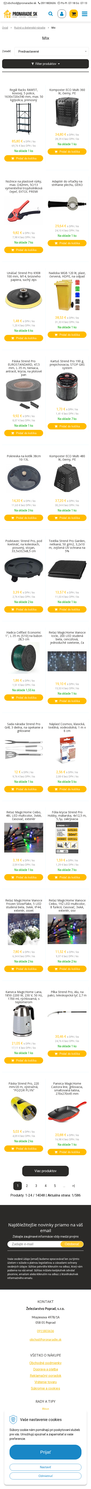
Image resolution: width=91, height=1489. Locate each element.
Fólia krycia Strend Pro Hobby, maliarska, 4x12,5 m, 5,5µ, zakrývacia (67, 816)
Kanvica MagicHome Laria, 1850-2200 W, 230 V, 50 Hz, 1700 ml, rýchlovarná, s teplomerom (24, 997)
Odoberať (72, 1244)
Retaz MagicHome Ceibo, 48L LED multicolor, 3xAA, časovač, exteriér (24, 816)
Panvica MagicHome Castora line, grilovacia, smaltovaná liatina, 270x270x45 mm (67, 1088)
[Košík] (73, 14)
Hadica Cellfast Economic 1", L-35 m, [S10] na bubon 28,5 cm (23, 636)
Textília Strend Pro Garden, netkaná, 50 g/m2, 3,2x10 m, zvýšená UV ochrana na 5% (67, 546)
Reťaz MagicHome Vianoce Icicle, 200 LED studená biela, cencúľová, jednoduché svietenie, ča (67, 637)
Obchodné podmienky (45, 1363)
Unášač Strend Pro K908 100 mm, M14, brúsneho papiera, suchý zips (24, 276)
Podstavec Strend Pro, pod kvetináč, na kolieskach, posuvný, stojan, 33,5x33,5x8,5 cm (23, 546)
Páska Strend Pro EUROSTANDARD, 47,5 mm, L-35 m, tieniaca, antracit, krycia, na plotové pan (24, 367)
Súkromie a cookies (45, 1388)
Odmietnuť (46, 1476)
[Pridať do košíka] (23, 158)
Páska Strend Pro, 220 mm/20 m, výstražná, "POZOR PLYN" (23, 1087)
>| (73, 1186)
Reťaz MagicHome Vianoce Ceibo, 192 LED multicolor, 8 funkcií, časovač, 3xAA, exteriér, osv (67, 905)
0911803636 (48, 3)
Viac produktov (45, 1171)
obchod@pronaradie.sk (21, 3)
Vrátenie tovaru (45, 1382)
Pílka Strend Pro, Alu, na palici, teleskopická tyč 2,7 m (67, 993)
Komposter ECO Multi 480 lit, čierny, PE (67, 457)
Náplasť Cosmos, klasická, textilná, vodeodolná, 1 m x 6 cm (67, 727)
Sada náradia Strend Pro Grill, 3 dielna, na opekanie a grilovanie (24, 727)
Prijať (45, 1452)
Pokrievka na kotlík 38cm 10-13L (24, 457)
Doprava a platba (45, 1369)
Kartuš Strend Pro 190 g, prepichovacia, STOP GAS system (67, 364)
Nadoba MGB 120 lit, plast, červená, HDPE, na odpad (67, 274)
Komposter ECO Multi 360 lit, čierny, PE (67, 91)
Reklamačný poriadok (45, 1376)
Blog (45, 1409)
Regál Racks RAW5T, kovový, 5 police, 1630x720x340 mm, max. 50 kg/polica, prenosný (23, 95)
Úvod (5, 27)
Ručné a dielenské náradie (29, 27)
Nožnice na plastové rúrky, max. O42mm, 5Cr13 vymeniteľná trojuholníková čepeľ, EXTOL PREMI (23, 186)
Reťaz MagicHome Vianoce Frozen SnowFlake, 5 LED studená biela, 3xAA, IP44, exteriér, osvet (23, 905)
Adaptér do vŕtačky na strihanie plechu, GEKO (67, 183)
